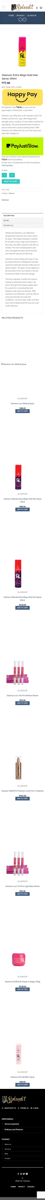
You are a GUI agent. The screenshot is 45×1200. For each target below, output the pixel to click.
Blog (6, 1154)
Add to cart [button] (22, 411)
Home (11, 16)
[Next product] (20, 19)
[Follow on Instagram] (21, 1174)
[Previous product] (24, 19)
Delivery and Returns (14, 1130)
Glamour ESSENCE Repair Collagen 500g (22, 982)
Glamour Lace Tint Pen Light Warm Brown (22, 886)
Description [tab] (9, 216)
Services (8, 1149)
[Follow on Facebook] (18, 1174)
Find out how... (8, 165)
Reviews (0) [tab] (8, 225)
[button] (4, 7)
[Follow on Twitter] (24, 1174)
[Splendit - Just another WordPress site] (22, 7)
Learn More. (28, 110)
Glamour (31, 16)
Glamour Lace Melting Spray (22, 404)
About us (8, 1144)
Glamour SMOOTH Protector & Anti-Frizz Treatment (23, 791)
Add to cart (11, 181)
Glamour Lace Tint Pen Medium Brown (22, 696)
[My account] (37, 7)
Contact (7, 1158)
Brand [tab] (6, 220)
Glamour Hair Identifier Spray (22, 1077)
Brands (21, 16)
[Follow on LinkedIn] (27, 1174)
